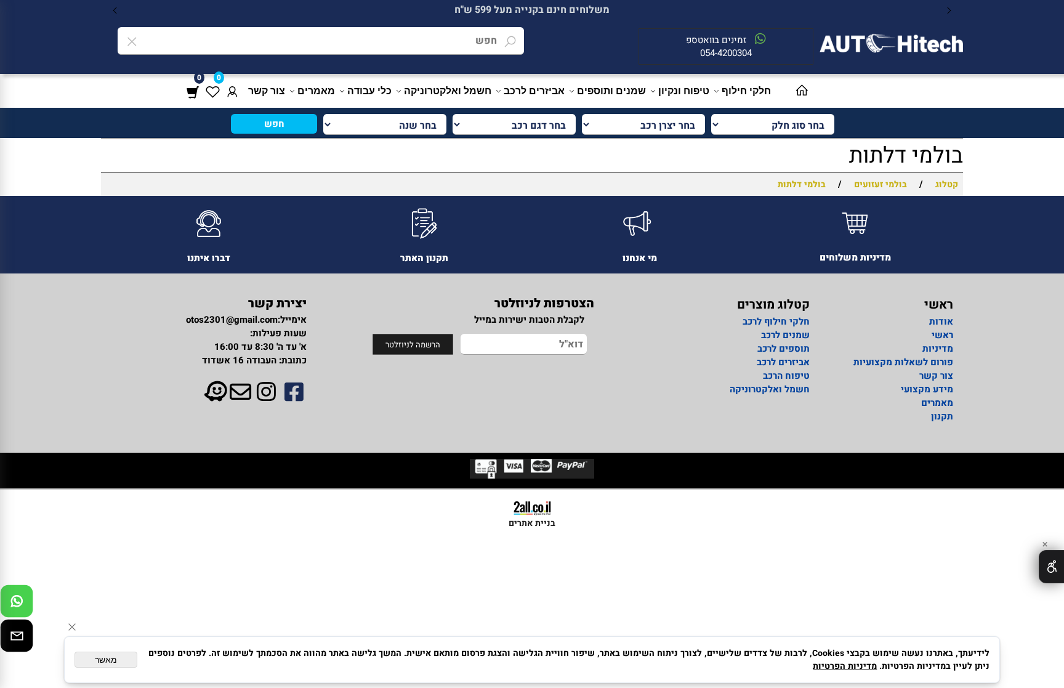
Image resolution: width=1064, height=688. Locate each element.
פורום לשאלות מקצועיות (903, 362)
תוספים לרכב (783, 348)
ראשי (942, 335)
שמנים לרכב (785, 335)
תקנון (942, 416)
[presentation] (115, 10)
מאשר (106, 660)
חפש (274, 124)
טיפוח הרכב (786, 375)
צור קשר (266, 91)
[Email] (17, 639)
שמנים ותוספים (611, 91)
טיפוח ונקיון (683, 91)
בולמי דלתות (906, 155)
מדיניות (937, 348)
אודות (941, 321)
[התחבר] (232, 91)
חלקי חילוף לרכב (775, 321)
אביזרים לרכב (534, 91)
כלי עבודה (369, 91)
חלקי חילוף (746, 91)
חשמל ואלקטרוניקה (447, 91)
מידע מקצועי (927, 389)
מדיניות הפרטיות (845, 666)
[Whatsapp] (17, 604)
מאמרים (316, 91)
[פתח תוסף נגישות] (1051, 566)
